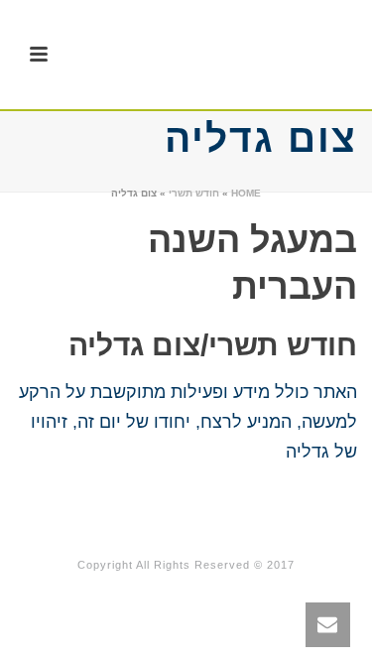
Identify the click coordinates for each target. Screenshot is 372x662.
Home (246, 193)
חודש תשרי (194, 193)
